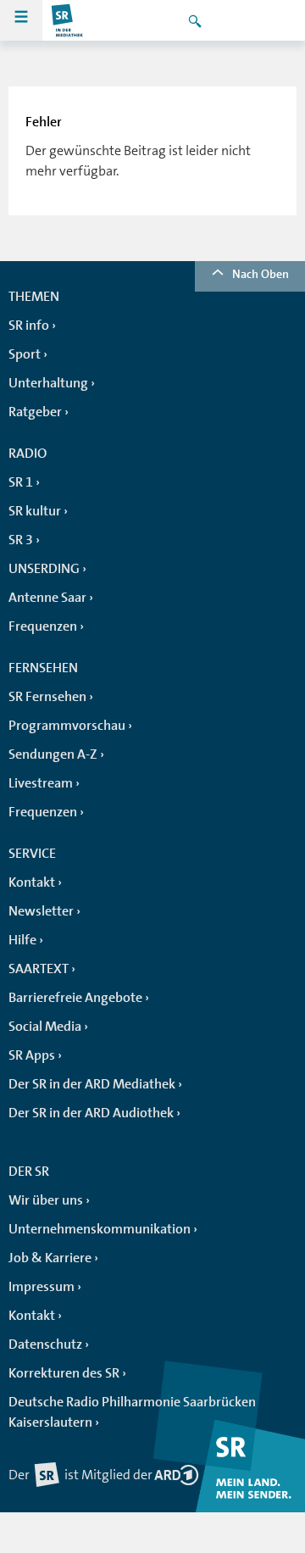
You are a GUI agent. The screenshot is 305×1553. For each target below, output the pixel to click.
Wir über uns (45, 1200)
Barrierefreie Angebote (75, 997)
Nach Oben (260, 273)
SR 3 (20, 540)
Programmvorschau (66, 725)
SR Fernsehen (47, 696)
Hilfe (22, 940)
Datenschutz (45, 1344)
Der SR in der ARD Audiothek (91, 1113)
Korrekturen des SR (63, 1373)
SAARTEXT (38, 968)
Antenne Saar (47, 597)
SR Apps (31, 1055)
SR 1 (20, 482)
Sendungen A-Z (52, 754)
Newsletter (41, 911)
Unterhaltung (48, 383)
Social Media (44, 1026)
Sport (24, 354)
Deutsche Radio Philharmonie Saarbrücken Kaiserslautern (132, 1412)
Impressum (41, 1286)
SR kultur (34, 511)
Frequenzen (42, 626)
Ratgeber (35, 412)
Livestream (40, 783)
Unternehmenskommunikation (99, 1229)
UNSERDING (44, 568)
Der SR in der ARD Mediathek (91, 1084)
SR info (28, 325)
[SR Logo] (67, 20)
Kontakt (31, 882)
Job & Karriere (50, 1258)
